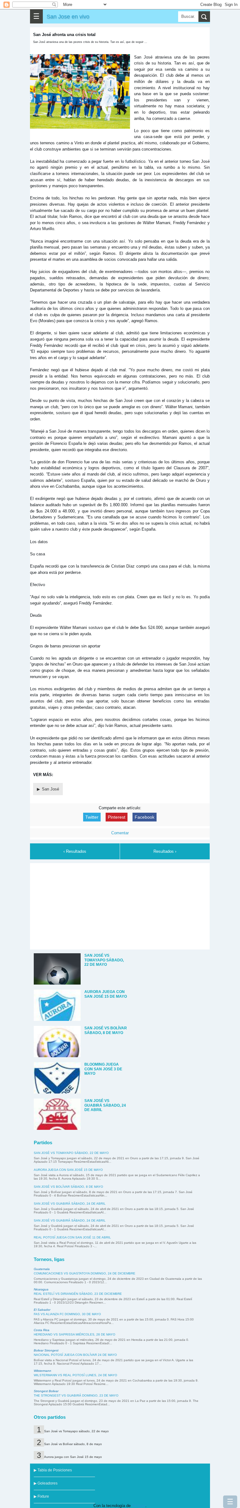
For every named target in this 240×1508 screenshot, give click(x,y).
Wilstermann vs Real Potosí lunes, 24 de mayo (75, 1375)
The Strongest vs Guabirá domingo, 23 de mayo (76, 1395)
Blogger (138, 1505)
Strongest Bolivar (46, 1391)
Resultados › (164, 851)
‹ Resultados (74, 851)
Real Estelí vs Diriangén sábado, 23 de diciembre (78, 1293)
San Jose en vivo (68, 16)
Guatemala (42, 1269)
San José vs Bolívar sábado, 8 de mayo (68, 1186)
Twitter (91, 817)
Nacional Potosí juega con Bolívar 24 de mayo (75, 1354)
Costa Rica (41, 1330)
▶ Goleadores (46, 1483)
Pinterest (116, 817)
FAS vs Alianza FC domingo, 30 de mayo (67, 1314)
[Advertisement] (120, 905)
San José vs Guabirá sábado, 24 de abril (70, 1203)
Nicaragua (41, 1289)
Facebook (144, 817)
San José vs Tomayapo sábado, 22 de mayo (71, 1153)
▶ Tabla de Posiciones (53, 1470)
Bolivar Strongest (46, 1350)
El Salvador (42, 1309)
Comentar (120, 833)
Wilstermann (42, 1370)
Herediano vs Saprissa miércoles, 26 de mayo (74, 1334)
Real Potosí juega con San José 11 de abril (72, 1237)
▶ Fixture (41, 1496)
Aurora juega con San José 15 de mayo (68, 1169)
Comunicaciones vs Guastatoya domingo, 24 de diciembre (84, 1273)
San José (50, 789)
